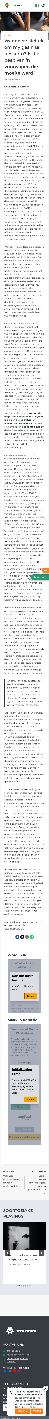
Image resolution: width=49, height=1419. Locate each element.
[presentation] (24, 1236)
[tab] (19, 1286)
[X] (22, 937)
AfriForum (15, 1265)
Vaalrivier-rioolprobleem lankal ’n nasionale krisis (11, 1178)
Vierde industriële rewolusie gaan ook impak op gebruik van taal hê (37, 1182)
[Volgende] (41, 1253)
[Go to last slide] (7, 1253)
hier (33, 1407)
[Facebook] (17, 937)
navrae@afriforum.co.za (18, 1355)
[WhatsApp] (32, 937)
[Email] (27, 937)
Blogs (7, 35)
